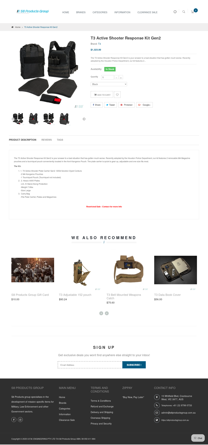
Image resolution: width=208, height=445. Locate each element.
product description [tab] (22, 139)
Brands (80, 12)
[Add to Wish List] (117, 94)
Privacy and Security (101, 423)
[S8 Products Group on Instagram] (20, 419)
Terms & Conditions (101, 400)
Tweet (112, 104)
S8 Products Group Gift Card (30, 294)
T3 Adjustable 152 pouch (75, 294)
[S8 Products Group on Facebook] (13, 419)
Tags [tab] (60, 139)
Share (97, 104)
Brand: (94, 43)
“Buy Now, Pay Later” (133, 397)
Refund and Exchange (102, 406)
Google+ (146, 104)
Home (65, 12)
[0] (192, 12)
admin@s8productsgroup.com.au (178, 412)
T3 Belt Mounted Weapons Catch (124, 296)
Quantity (94, 76)
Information (65, 414)
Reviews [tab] (46, 139)
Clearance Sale (147, 12)
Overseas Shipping (100, 417)
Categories (100, 12)
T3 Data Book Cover (167, 294)
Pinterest (127, 104)
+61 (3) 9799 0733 (182, 405)
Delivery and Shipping (102, 412)
